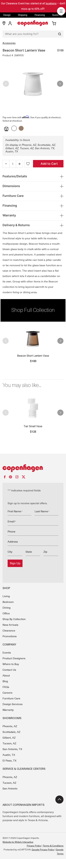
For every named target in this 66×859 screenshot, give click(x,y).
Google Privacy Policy (43, 849)
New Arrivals (10, 624)
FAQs (6, 687)
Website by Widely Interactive (18, 842)
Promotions (10, 636)
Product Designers (14, 658)
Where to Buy (11, 664)
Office (6, 613)
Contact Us (9, 669)
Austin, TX (9, 754)
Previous (6, 82)
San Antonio (10, 788)
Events (7, 652)
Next (60, 82)
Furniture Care (11, 698)
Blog (5, 681)
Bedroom (8, 602)
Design (7, 15)
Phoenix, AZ (10, 726)
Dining (6, 607)
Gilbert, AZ (9, 737)
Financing (40, 15)
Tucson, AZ (9, 743)
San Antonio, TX (12, 749)
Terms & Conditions (53, 845)
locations (51, 3)
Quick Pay (57, 15)
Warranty (8, 709)
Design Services (13, 704)
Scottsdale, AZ (11, 732)
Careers (7, 692)
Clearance (9, 630)
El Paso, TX (9, 760)
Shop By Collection (14, 619)
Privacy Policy (34, 845)
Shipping (22, 15)
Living (6, 596)
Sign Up (15, 563)
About (6, 675)
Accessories (9, 43)
